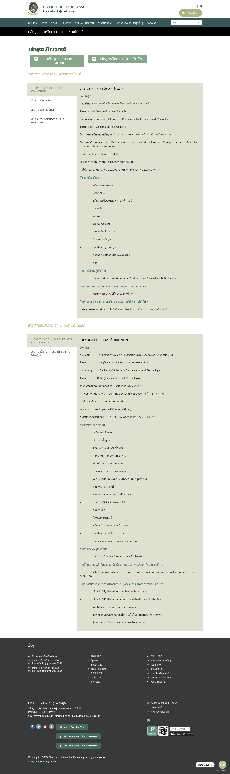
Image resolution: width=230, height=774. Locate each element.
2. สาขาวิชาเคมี (40, 100)
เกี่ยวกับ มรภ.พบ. (50, 22)
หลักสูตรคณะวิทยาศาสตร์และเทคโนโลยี (56, 31)
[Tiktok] (51, 726)
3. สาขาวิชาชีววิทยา (43, 109)
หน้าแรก (32, 22)
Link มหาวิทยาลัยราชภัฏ (160, 677)
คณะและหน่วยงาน (84, 22)
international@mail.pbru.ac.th (86, 716)
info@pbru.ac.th (62, 716)
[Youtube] (45, 726)
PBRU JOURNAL (97, 669)
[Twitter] (38, 726)
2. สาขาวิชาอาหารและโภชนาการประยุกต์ (51, 353)
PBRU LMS (95, 656)
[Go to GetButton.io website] (222, 771)
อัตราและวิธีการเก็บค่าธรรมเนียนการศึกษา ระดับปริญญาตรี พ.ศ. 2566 (45, 669)
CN (200, 6)
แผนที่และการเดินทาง (159, 711)
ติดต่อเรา (151, 22)
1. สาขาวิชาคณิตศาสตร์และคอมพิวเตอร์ (48, 89)
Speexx (93, 660)
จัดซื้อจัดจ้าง (95, 677)
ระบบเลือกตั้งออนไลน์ (159, 673)
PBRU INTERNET (157, 681)
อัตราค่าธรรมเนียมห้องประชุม (43, 656)
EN (194, 6)
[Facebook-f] (32, 726)
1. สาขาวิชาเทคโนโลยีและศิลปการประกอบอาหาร (51, 341)
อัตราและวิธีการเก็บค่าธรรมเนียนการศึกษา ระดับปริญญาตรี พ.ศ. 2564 (45, 661)
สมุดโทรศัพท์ (155, 707)
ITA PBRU (94, 681)
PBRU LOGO (155, 656)
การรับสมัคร (104, 22)
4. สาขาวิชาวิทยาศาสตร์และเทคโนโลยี (48, 121)
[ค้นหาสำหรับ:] (186, 22)
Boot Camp (95, 664)
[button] (57, 61)
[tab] (52, 89)
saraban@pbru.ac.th (43, 716)
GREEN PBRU (96, 673)
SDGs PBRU (155, 669)
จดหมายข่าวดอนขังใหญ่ (160, 660)
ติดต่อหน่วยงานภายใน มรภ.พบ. (164, 703)
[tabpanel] (140, 200)
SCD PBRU (155, 664)
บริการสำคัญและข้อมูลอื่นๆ (129, 22)
